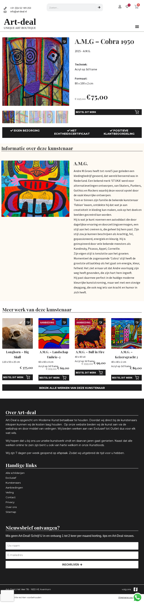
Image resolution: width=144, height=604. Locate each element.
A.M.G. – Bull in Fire (90, 352)
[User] (119, 6)
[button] (137, 26)
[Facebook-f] (135, 589)
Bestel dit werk (86, 112)
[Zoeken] (99, 7)
